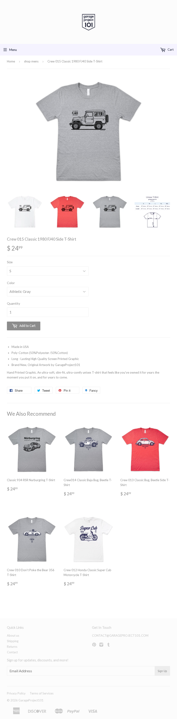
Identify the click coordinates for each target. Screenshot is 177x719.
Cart (170, 49)
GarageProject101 (31, 700)
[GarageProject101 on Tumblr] (108, 645)
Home (11, 61)
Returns (12, 646)
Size (10, 262)
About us (13, 635)
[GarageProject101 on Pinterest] (94, 645)
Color (11, 283)
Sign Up (162, 671)
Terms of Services (41, 693)
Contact (12, 652)
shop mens (31, 61)
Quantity (13, 303)
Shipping (12, 641)
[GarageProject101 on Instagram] (101, 645)
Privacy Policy (16, 693)
